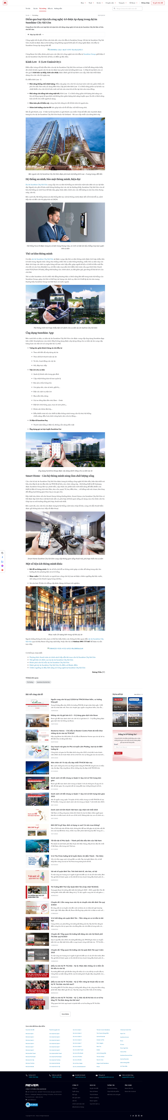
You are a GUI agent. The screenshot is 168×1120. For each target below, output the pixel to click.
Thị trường (42, 8)
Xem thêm (65, 1014)
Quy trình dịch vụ (95, 1104)
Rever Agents (93, 1101)
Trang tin (122, 3)
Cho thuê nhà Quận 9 (54, 1050)
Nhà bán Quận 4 (30, 1043)
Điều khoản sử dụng (78, 1107)
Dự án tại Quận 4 (77, 1040)
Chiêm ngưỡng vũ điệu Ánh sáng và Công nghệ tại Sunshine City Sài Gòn (57, 668)
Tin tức (28, 8)
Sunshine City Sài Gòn (43, 682)
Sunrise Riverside (101, 1036)
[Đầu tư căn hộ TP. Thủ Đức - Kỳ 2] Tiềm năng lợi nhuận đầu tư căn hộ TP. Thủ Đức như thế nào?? (77, 983)
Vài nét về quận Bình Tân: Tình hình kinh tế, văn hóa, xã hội (74, 871)
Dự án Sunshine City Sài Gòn (36, 184)
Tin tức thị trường (112, 1088)
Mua (82, 3)
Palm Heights (100, 1043)
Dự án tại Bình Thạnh (78, 1050)
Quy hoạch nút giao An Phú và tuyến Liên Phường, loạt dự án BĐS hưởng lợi (76, 748)
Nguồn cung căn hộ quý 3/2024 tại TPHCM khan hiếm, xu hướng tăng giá (76, 700)
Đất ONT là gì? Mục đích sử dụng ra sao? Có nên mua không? (75, 825)
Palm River (117, 707)
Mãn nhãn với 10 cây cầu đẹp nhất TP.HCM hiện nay (71, 762)
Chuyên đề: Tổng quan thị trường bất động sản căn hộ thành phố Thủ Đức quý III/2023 (77, 935)
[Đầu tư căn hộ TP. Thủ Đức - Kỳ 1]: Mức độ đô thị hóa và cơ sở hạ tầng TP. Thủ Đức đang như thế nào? (77, 999)
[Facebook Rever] (130, 1116)
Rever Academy (94, 1097)
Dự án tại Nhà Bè (77, 1060)
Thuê (90, 3)
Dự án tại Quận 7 (77, 1043)
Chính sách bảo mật (78, 1104)
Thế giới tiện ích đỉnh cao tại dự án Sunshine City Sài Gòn (51, 660)
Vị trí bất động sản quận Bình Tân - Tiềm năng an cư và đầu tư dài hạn (77, 919)
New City (99, 1046)
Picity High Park (124, 1048)
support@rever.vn (128, 1077)
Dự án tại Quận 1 (77, 1030)
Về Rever (132, 3)
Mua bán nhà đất (30, 1030)
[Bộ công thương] (32, 1105)
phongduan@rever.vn (106, 1077)
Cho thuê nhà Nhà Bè (54, 1063)
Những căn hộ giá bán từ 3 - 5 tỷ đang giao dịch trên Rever (74, 715)
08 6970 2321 (31, 1097)
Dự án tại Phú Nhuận (78, 1053)
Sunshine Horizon (124, 1037)
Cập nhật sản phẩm (113, 1091)
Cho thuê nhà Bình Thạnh (55, 1053)
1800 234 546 (33, 1077)
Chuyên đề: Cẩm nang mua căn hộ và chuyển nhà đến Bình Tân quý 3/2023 (78, 903)
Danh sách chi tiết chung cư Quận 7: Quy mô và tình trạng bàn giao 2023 (78, 795)
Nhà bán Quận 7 (30, 1047)
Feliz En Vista (100, 1060)
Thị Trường (30, 682)
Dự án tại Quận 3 (77, 1036)
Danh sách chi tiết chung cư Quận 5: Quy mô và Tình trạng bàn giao (76, 779)
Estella (98, 1050)
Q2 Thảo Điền (123, 1066)
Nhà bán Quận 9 (30, 1050)
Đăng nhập (145, 3)
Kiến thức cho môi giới (113, 1094)
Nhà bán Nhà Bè (30, 1066)
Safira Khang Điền (124, 1062)
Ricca (121, 1041)
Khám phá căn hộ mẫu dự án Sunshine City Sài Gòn (49, 662)
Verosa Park (123, 1052)
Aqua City (122, 1033)
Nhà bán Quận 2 (30, 1037)
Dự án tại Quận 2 (77, 1033)
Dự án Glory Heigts (77, 1063)
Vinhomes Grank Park (125, 1030)
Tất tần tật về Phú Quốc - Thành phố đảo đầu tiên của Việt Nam (76, 841)
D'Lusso (122, 1044)
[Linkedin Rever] (136, 1116)
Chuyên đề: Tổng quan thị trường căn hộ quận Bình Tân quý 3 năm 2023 (77, 951)
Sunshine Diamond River (126, 1055)
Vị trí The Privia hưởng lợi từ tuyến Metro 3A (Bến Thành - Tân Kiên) (77, 856)
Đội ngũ (74, 1094)
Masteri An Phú (100, 1040)
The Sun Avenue (100, 1056)
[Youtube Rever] (141, 1116)
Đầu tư (50, 8)
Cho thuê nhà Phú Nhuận (55, 1056)
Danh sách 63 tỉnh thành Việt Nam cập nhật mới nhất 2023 (74, 810)
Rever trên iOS (129, 1088)
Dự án (99, 3)
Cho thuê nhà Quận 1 (54, 1033)
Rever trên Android (130, 1091)
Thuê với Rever (94, 1094)
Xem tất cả (137, 694)
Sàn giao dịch (76, 1097)
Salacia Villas (133, 722)
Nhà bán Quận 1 (30, 1033)
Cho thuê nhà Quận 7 (54, 1047)
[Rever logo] (5, 3)
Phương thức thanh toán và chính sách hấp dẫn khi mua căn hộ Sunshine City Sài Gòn (63, 657)
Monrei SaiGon (134, 707)
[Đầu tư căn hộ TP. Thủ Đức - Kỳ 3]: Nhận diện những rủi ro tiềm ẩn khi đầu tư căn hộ (77, 967)
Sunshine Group (90, 54)
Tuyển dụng (75, 1091)
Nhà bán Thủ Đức (30, 1063)
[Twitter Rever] (133, 1116)
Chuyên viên (110, 3)
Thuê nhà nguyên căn (54, 1030)
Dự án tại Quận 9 (77, 1046)
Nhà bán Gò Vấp (30, 1060)
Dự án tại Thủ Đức (77, 1056)
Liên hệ (74, 1101)
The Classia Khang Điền (103, 1033)
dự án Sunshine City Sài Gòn (42, 259)
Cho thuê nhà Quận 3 (54, 1040)
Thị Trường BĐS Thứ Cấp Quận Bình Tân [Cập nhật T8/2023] (74, 887)
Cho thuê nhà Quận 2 (54, 1037)
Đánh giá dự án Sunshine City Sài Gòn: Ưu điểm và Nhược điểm (54, 665)
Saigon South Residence (103, 1063)
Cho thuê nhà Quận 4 (54, 1043)
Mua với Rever (94, 1091)
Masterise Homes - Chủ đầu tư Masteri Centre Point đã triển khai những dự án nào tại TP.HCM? (77, 732)
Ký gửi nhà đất (158, 3)
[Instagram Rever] (139, 1116)
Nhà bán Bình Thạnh (31, 1053)
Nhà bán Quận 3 (30, 1040)
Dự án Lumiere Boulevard (79, 1066)
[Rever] (48, 1085)
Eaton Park (117, 722)
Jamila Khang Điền (101, 1053)
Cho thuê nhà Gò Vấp (54, 1066)
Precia (98, 1066)
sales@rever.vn (80, 1077)
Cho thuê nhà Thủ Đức (54, 1060)
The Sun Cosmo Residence (103, 1030)
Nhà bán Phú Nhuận (30, 1056)
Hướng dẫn (58, 8)
